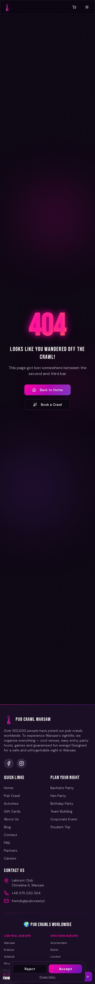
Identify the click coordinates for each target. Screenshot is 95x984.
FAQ (7, 842)
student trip (60, 827)
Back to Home (51, 390)
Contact (10, 835)
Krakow (9, 950)
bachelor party (62, 788)
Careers (10, 858)
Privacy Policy (47, 977)
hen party (58, 795)
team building (61, 811)
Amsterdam (58, 943)
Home (8, 788)
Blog (7, 827)
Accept (65, 969)
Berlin (54, 950)
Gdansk (9, 957)
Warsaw (9, 943)
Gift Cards (12, 811)
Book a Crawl (51, 404)
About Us (11, 819)
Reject (30, 969)
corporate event (63, 819)
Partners (10, 850)
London (55, 957)
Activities (11, 803)
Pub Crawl (12, 795)
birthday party (61, 803)
